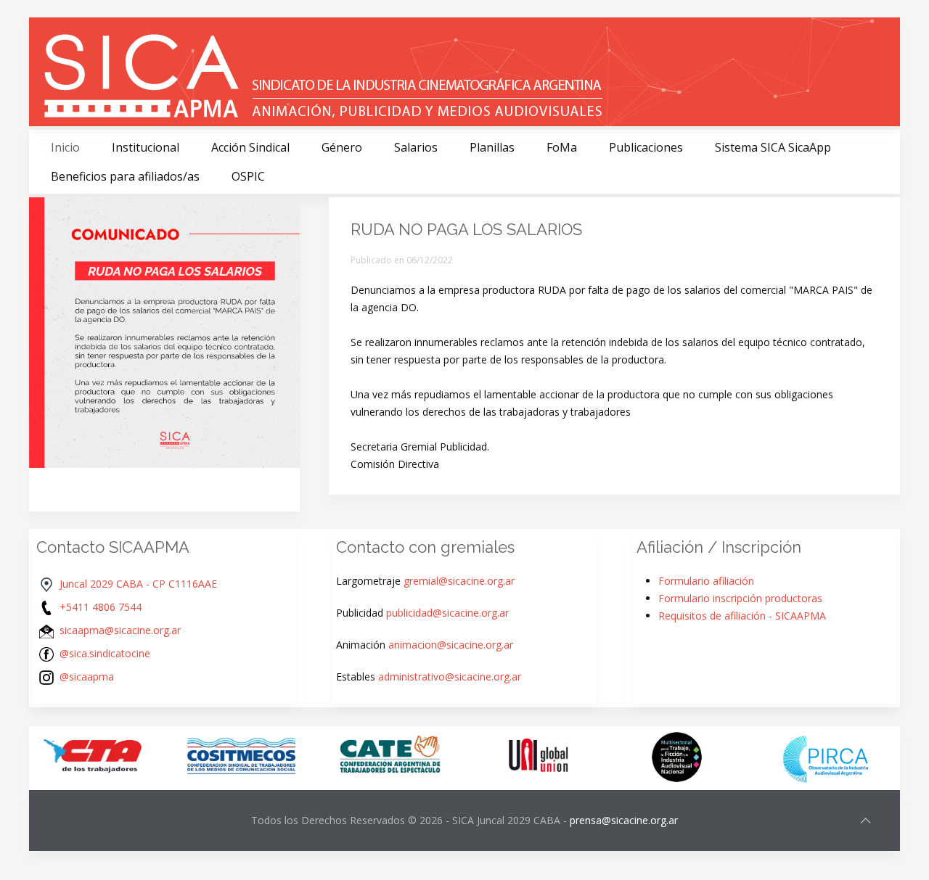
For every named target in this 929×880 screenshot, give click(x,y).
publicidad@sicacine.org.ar (447, 613)
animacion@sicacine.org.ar (450, 644)
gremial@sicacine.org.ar (459, 581)
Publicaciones (646, 147)
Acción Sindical (250, 147)
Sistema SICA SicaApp (773, 147)
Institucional (145, 147)
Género (342, 147)
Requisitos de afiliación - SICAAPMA (742, 615)
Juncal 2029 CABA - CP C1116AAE (138, 584)
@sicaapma (87, 676)
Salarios (416, 147)
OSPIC (248, 176)
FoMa (562, 147)
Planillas (492, 147)
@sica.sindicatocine (105, 653)
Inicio (65, 147)
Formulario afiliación (706, 581)
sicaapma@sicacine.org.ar (120, 630)
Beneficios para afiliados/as (125, 176)
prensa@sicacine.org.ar (624, 820)
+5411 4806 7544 (101, 607)
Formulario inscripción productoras (740, 598)
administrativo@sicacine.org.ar (449, 676)
